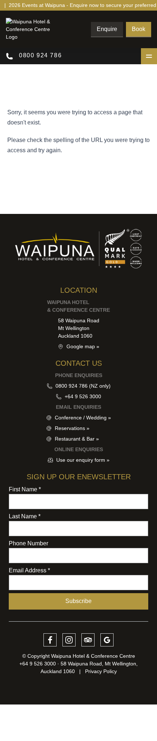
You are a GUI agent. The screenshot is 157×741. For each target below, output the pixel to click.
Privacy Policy (101, 671)
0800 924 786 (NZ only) (83, 386)
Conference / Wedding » (83, 418)
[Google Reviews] (107, 639)
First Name (25, 489)
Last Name (25, 516)
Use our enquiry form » (83, 460)
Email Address (29, 570)
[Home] (33, 29)
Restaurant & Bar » (77, 439)
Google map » (82, 346)
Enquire (107, 29)
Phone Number (28, 543)
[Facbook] (50, 639)
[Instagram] (69, 639)
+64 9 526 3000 (83, 396)
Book (138, 29)
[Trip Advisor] (88, 639)
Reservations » (72, 428)
